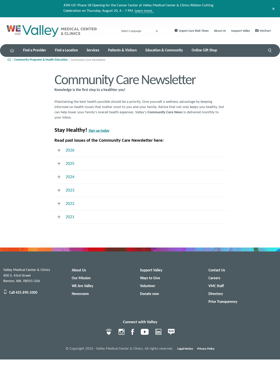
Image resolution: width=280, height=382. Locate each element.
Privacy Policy (206, 349)
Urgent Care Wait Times (194, 31)
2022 (70, 204)
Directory (215, 294)
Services (93, 50)
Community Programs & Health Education (41, 59)
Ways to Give (150, 278)
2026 (70, 150)
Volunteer (147, 286)
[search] (270, 50)
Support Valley (240, 31)
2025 (70, 164)
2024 (70, 177)
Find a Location (66, 50)
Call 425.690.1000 (23, 293)
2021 (70, 217)
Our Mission (81, 278)
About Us (220, 31)
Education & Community (164, 50)
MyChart (265, 31)
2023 (70, 190)
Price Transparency (222, 302)
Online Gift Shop (204, 50)
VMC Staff (216, 286)
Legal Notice (185, 349)
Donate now (149, 294)
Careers (214, 278)
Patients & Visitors (122, 50)
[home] (12, 50)
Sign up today (99, 131)
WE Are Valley (82, 286)
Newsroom (80, 294)
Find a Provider (34, 50)
